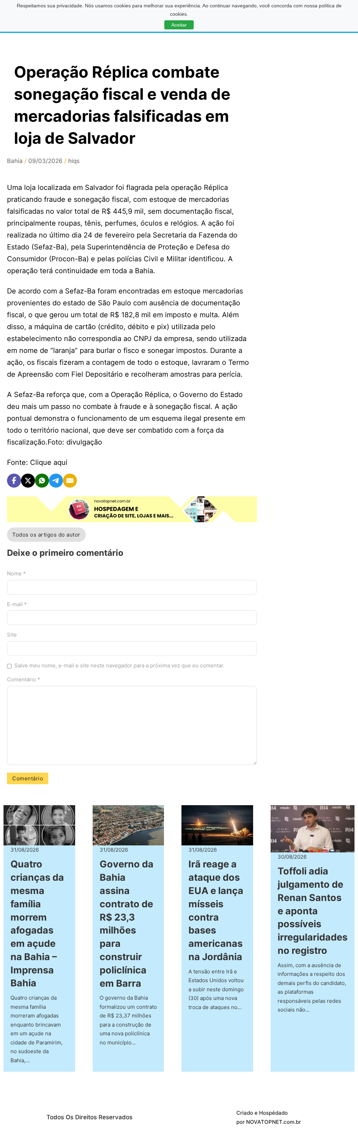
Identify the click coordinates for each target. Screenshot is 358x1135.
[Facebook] (14, 481)
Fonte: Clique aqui (37, 462)
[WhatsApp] (42, 481)
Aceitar (179, 25)
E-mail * (17, 604)
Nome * (16, 573)
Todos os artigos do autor (46, 534)
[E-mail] (70, 481)
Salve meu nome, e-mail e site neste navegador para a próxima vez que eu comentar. (119, 665)
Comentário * (23, 679)
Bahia (15, 160)
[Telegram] (56, 481)
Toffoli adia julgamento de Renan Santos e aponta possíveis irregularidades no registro (313, 910)
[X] (28, 481)
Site (12, 634)
